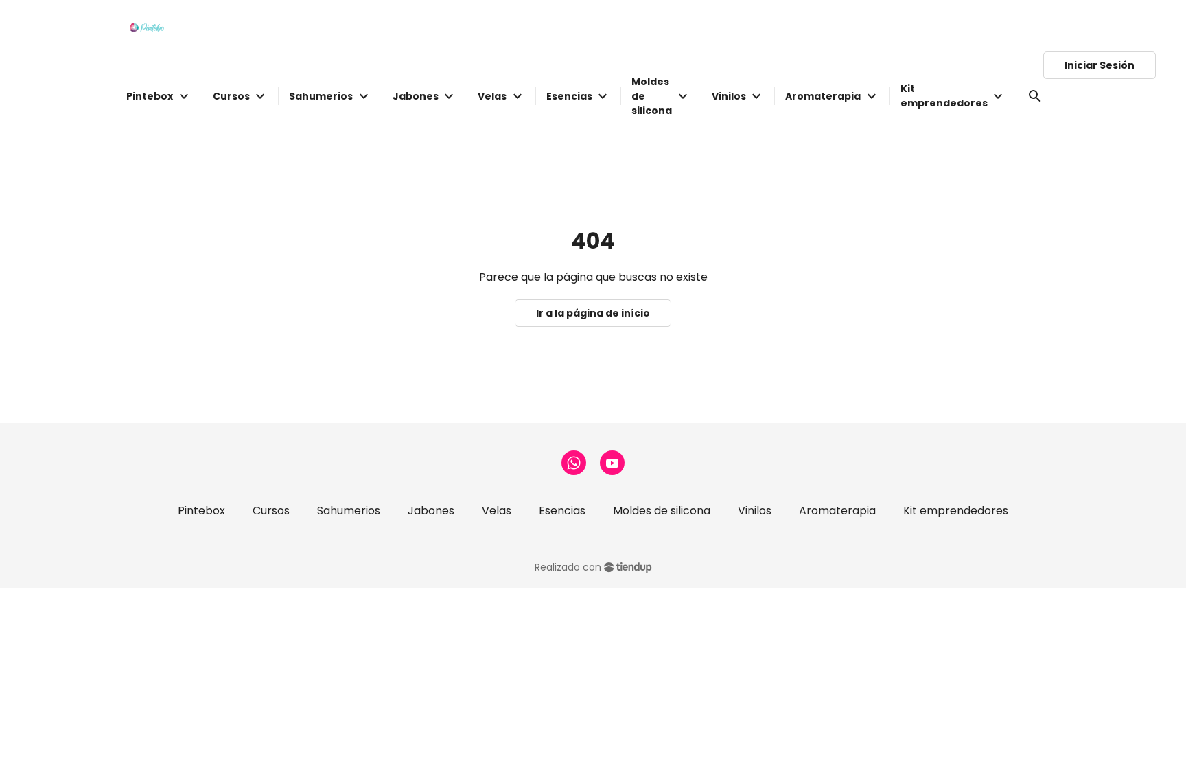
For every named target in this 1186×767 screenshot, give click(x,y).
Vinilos (754, 510)
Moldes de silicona (661, 510)
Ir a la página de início (593, 313)
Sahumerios (348, 510)
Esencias (562, 510)
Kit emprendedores (955, 510)
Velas (496, 510)
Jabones (431, 510)
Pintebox (201, 510)
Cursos (271, 510)
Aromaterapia (837, 510)
